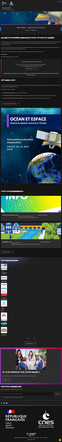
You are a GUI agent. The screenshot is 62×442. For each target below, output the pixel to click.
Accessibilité (45, 437)
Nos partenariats (29, 343)
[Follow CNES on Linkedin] (4, 403)
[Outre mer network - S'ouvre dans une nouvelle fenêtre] (4, 322)
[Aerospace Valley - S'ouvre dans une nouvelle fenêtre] (4, 265)
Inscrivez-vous (30, 68)
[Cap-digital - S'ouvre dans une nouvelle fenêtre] (4, 295)
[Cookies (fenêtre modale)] (60, 440)
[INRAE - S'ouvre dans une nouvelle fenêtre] (4, 299)
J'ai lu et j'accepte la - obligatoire (12, 397)
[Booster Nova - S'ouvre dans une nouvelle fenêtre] (4, 281)
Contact (5, 379)
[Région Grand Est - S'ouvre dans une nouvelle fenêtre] (4, 324)
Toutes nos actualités (6, 252)
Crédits (41, 437)
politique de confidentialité (14, 397)
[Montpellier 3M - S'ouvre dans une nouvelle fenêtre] (4, 320)
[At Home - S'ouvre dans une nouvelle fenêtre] (4, 275)
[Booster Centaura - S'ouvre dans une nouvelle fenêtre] (4, 278)
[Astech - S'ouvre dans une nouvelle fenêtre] (4, 272)
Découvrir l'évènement (42, 215)
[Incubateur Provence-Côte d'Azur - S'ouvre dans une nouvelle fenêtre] (4, 297)
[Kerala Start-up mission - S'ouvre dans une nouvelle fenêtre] (4, 303)
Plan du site (30, 437)
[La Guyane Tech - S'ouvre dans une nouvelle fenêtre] (4, 316)
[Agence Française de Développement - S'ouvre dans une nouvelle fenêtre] (4, 268)
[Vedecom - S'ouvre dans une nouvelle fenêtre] (4, 334)
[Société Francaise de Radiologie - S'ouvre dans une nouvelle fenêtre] (4, 330)
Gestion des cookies (36, 437)
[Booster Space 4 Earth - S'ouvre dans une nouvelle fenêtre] (4, 292)
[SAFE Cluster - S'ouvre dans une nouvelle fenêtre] (4, 326)
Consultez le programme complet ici (9, 103)
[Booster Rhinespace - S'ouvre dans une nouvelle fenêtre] (4, 284)
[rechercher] (57, 1)
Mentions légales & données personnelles (21, 437)
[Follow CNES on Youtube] (6, 403)
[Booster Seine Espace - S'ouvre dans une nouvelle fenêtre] (4, 288)
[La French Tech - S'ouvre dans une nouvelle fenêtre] (2, 309)
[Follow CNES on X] (1, 403)
